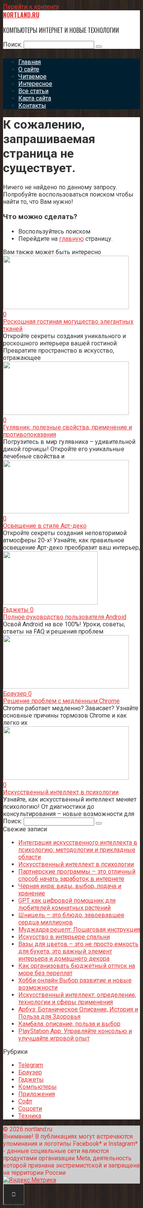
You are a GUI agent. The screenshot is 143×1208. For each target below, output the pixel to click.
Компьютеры (37, 1086)
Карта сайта (34, 98)
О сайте (28, 69)
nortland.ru (21, 14)
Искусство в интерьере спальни (64, 936)
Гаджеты (31, 1079)
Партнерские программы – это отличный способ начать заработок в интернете (76, 875)
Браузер (30, 1072)
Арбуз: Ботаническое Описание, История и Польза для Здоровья (78, 1013)
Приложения (36, 1094)
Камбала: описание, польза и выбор (69, 1023)
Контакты (32, 105)
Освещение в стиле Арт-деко (45, 525)
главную (71, 238)
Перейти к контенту (31, 6)
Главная (29, 62)
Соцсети (30, 1108)
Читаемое (32, 76)
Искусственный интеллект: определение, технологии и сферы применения (77, 998)
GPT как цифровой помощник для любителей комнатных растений (67, 904)
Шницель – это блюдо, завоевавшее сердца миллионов (71, 918)
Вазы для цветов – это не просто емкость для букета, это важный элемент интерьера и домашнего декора (78, 951)
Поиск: (13, 44)
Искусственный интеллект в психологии (61, 792)
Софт (25, 1101)
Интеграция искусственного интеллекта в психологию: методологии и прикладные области (77, 850)
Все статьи (33, 91)
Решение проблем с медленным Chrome (61, 701)
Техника (29, 1115)
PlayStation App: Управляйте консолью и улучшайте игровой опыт (75, 1034)
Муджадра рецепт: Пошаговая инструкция (79, 929)
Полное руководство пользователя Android (64, 617)
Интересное (35, 83)
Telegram (30, 1065)
